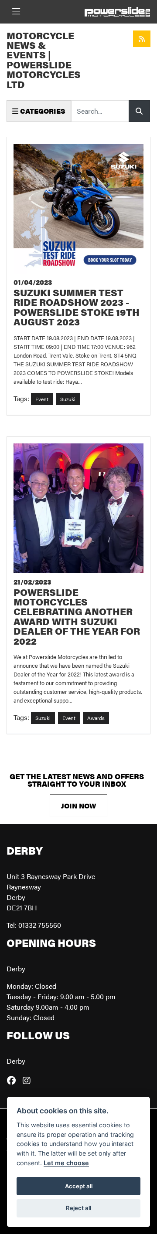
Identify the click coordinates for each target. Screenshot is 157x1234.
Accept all (78, 1186)
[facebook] (13, 1080)
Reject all (78, 1207)
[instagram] (28, 1080)
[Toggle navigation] (16, 11)
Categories (41, 111)
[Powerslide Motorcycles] (117, 11)
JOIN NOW (78, 806)
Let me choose (66, 1162)
